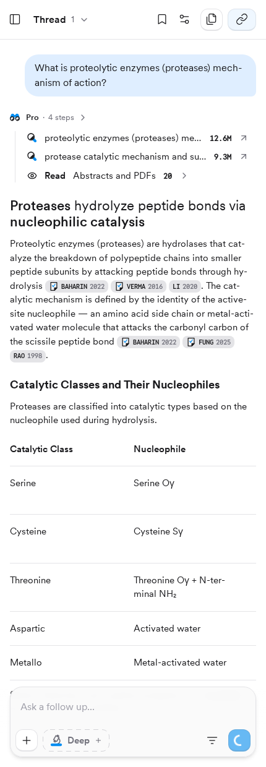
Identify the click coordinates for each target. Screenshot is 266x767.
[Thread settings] (184, 20)
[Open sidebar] (15, 20)
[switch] (76, 740)
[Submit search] (239, 740)
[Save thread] (162, 20)
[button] (140, 75)
